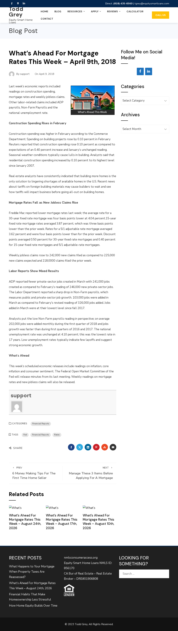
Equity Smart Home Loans (21, 21)
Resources (74, 11)
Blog (57, 11)
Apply (94, 11)
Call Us (160, 15)
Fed (25, 434)
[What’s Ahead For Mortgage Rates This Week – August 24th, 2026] (15, 508)
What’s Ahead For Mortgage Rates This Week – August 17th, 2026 (61, 521)
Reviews (112, 11)
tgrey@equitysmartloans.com (152, 3)
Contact (47, 18)
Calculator (135, 11)
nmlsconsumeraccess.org (81, 558)
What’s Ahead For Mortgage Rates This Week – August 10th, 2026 (98, 521)
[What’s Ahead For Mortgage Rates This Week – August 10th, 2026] (89, 508)
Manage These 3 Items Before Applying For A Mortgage (91, 473)
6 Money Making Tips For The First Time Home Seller (33, 473)
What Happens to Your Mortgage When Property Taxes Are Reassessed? (31, 571)
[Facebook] (140, 71)
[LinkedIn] (148, 71)
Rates (57, 434)
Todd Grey (16, 11)
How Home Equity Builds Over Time (33, 606)
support (21, 395)
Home (44, 11)
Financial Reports (40, 423)
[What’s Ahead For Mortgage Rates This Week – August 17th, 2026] (52, 508)
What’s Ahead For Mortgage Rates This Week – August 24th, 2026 (25, 521)
